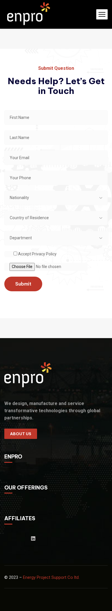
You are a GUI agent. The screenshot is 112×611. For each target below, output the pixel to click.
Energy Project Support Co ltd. (51, 577)
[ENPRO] (29, 14)
